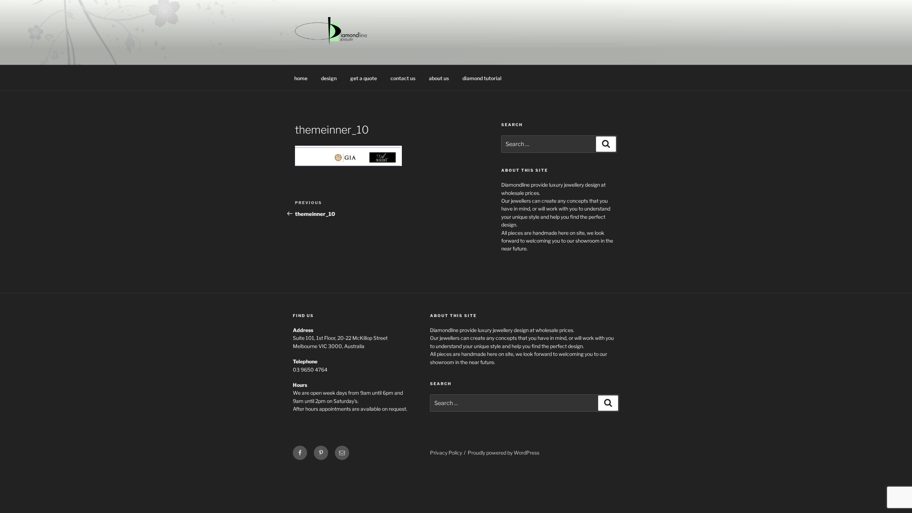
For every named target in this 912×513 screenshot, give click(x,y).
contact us (402, 78)
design (329, 78)
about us (439, 78)
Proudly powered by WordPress (503, 453)
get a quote (363, 78)
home (300, 78)
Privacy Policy (446, 453)
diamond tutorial (482, 78)
